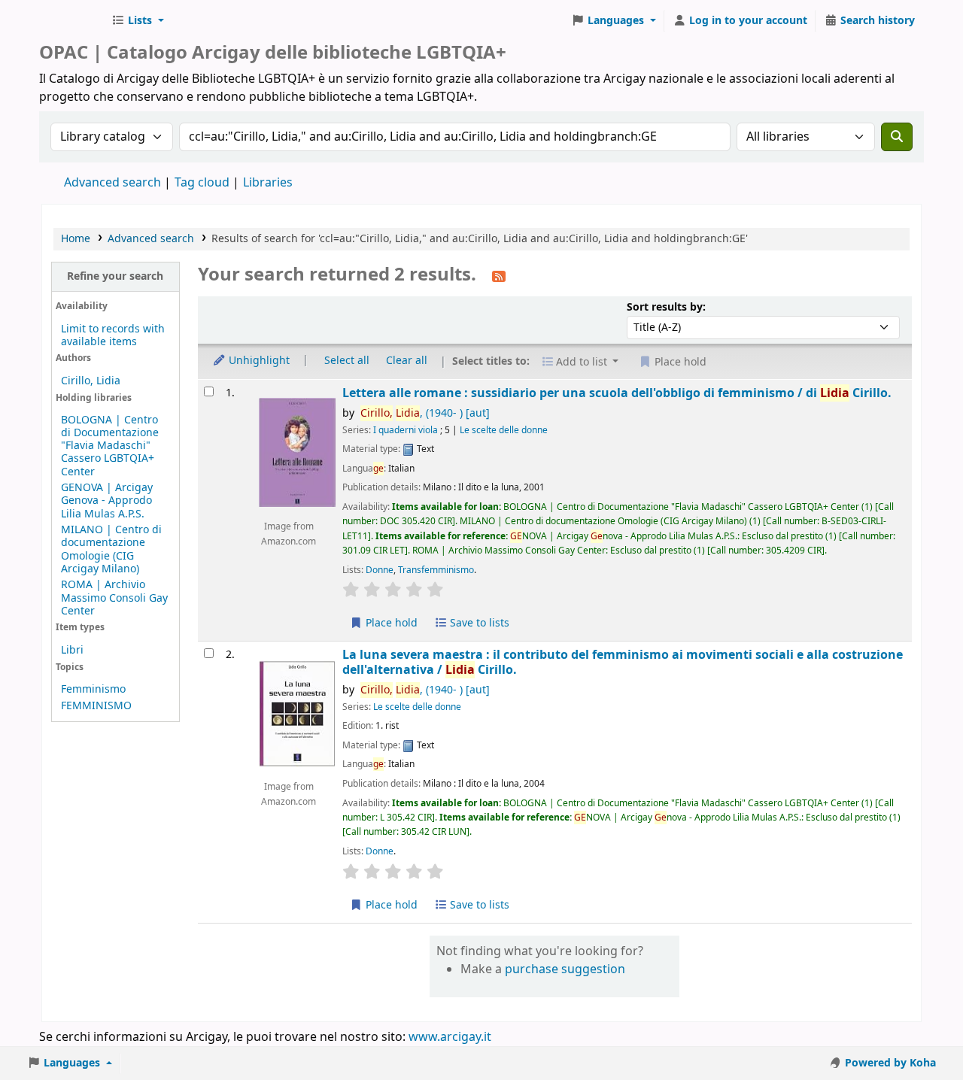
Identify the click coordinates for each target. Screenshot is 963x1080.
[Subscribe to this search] (499, 276)
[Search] (897, 137)
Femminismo (93, 689)
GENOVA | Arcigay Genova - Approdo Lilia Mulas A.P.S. (107, 500)
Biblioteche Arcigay (72, 21)
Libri (72, 650)
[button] (137, 21)
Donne (379, 570)
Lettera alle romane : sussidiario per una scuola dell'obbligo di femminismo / (617, 393)
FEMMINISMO (96, 706)
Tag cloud (202, 183)
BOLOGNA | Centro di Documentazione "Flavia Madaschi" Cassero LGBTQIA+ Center (110, 445)
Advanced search (112, 183)
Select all (346, 361)
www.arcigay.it (450, 1037)
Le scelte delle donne (504, 430)
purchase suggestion (565, 969)
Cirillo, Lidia (90, 381)
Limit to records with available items (113, 335)
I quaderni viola (405, 430)
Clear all (406, 361)
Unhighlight (258, 361)
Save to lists (478, 623)
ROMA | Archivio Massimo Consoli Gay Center (114, 597)
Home (75, 239)
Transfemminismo (436, 570)
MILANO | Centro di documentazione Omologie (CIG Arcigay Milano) (111, 549)
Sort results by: (666, 307)
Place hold (390, 623)
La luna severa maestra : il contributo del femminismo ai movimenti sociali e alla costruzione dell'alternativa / (622, 662)
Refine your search (115, 276)
